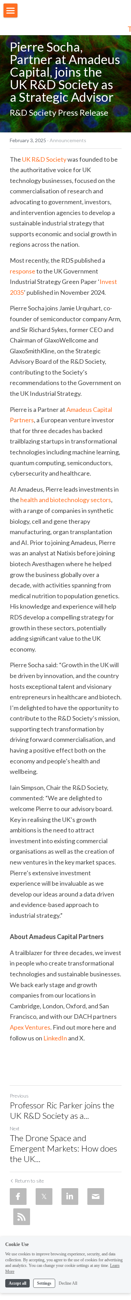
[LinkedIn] (69, 1196)
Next (15, 1128)
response (22, 271)
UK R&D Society (44, 159)
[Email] (95, 1196)
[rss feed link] (21, 1216)
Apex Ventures (30, 1027)
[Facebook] (18, 1196)
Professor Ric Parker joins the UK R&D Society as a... (62, 1110)
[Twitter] (44, 1196)
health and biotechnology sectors (65, 499)
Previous (19, 1096)
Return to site (29, 1181)
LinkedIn (55, 1038)
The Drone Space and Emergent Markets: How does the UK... (63, 1148)
